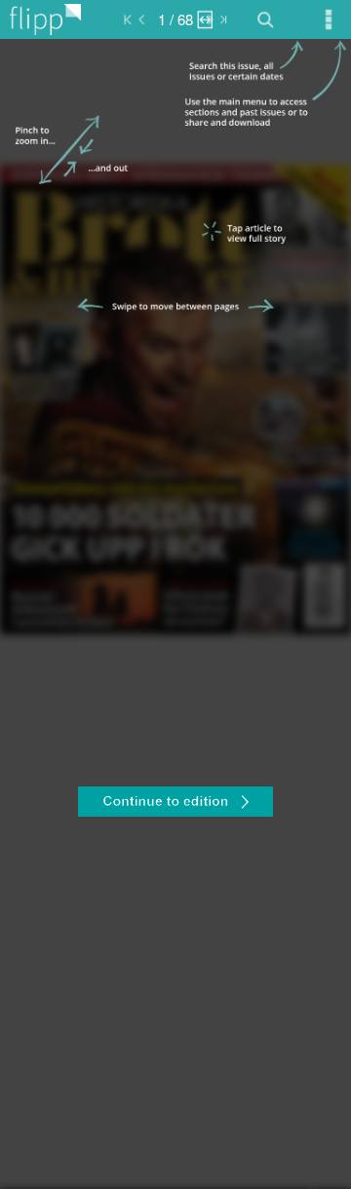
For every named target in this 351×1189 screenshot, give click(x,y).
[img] (175, 614)
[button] (175, 804)
